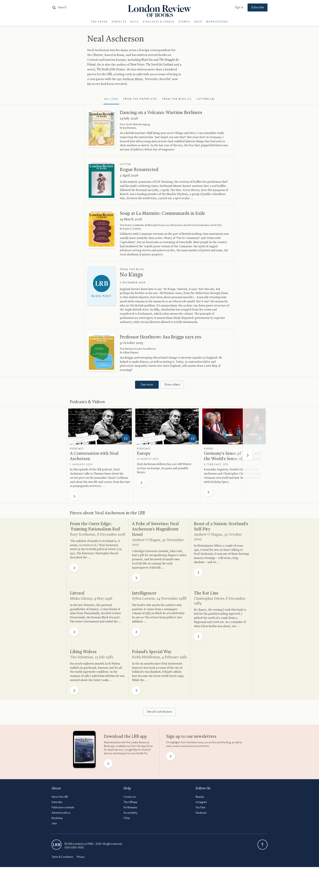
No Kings (131, 275)
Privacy (81, 857)
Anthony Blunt (132, 79)
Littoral (77, 593)
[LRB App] (84, 750)
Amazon (122, 753)
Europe (144, 453)
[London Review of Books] (56, 845)
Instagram (201, 802)
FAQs (126, 818)
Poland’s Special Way (151, 652)
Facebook (201, 812)
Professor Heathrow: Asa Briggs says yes (160, 337)
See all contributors (159, 711)
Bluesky (200, 796)
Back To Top (262, 845)
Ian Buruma (129, 128)
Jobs (54, 823)
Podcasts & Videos (159, 22)
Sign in (239, 7)
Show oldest (172, 384)
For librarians (130, 807)
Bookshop (57, 818)
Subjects (119, 22)
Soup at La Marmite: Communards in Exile (162, 213)
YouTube (200, 807)
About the (60, 796)
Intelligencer (144, 593)
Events (184, 22)
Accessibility (130, 812)
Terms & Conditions (62, 857)
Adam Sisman (130, 352)
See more (147, 384)
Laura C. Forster (132, 228)
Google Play (130, 749)
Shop (198, 22)
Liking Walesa (83, 652)
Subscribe (257, 7)
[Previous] (238, 455)
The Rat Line (206, 593)
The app (130, 802)
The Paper (99, 22)
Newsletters (217, 22)
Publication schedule (63, 807)
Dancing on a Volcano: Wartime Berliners (161, 112)
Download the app (125, 736)
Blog (134, 22)
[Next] (248, 455)
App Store (147, 746)
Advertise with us (61, 812)
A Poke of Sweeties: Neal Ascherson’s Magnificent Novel (155, 529)
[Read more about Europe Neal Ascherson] (167, 426)
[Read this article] (101, 128)
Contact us (129, 796)
